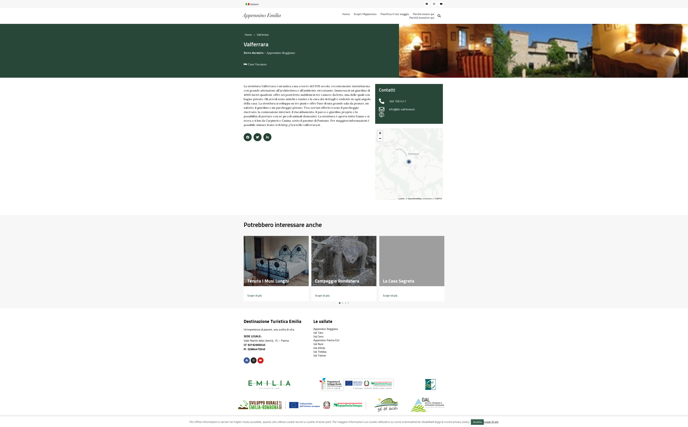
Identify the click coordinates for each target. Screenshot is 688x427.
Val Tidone (319, 355)
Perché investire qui (421, 17)
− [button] (380, 138)
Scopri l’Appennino (365, 14)
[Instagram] (434, 4)
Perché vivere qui (423, 14)
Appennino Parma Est (326, 340)
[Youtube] (441, 4)
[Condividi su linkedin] (267, 137)
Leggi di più (491, 422)
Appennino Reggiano (281, 53)
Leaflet (401, 198)
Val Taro (318, 332)
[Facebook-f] (247, 360)
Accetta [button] (477, 422)
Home (346, 14)
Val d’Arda (319, 348)
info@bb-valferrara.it (402, 109)
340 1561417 (397, 101)
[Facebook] (427, 4)
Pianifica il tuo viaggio (395, 14)
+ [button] (380, 133)
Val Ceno (318, 336)
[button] (254, 295)
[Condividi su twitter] (258, 137)
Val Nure (318, 344)
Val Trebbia (319, 351)
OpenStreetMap (415, 198)
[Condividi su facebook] (248, 137)
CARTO (438, 198)
